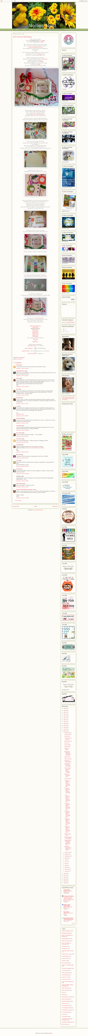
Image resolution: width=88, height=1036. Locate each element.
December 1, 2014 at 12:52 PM (22, 395)
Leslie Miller (19, 425)
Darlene (18, 378)
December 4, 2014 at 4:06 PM (22, 457)
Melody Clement (35, 332)
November (67, 852)
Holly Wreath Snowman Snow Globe (67, 765)
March (66, 867)
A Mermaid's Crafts (20, 414)
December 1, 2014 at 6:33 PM (22, 423)
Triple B (63, 1014)
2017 (65, 725)
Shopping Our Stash (25, 350)
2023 (65, 714)
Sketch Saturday (65, 999)
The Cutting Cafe (66, 1005)
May (66, 863)
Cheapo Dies (65, 948)
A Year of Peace (67, 734)
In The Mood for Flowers (68, 738)
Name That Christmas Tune (67, 775)
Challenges (27, 29)
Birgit (17, 389)
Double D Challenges (66, 968)
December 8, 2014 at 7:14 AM (22, 486)
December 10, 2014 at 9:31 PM (22, 497)
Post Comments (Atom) (38, 509)
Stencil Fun (64, 1003)
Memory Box (66, 911)
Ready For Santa (66, 749)
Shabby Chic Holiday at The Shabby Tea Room (67, 753)
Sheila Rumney (35, 336)
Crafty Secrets (19, 359)
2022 (65, 716)
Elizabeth (18, 397)
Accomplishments (36, 29)
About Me (20, 29)
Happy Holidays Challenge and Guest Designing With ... (67, 842)
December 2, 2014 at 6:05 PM (22, 442)
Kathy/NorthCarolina (20, 370)
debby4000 (18, 444)
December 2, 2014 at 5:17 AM (22, 436)
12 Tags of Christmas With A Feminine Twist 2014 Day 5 (67, 814)
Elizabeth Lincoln (35, 329)
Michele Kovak (35, 333)
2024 (65, 712)
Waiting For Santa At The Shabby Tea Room (67, 848)
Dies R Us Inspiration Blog (67, 965)
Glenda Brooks (35, 341)
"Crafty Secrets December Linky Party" (35, 47)
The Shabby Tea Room (67, 1010)
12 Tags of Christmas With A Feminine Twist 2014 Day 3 (67, 806)
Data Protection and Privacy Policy (58, 29)
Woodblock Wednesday (67, 1022)
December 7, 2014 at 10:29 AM (22, 473)
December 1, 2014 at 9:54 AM (22, 375)
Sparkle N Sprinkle (66, 1001)
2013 (65, 873)
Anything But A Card (31, 345)
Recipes (64, 994)
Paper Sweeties (65, 988)
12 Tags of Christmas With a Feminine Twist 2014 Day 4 (67, 798)
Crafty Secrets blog (40, 318)
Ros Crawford (19, 432)
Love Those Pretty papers (67, 981)
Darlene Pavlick (35, 327)
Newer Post (16, 506)
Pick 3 (63, 992)
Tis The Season (67, 778)
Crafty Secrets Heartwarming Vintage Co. (25, 489)
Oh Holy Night (67, 744)
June (66, 861)
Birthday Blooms (68, 741)
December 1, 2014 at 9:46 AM (22, 368)
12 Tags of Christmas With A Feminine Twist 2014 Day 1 (67, 829)
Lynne (17, 460)
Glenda (17, 365)
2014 (65, 731)
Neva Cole (18, 454)
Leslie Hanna (19, 438)
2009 (65, 880)
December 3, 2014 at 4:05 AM (22, 451)
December (67, 732)
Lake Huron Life (65, 979)
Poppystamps (67, 889)
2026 (65, 708)
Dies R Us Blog (65, 962)
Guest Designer (65, 974)
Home (15, 29)
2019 (65, 721)
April (66, 865)
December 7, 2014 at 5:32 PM (22, 480)
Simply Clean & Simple (67, 996)
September (67, 856)
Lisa (17, 406)
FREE (40, 55)
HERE (43, 40)
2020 (65, 719)
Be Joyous (66, 743)
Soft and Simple (67, 758)
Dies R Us (64, 960)
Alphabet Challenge (66, 933)
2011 (65, 877)
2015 (65, 729)
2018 (65, 723)
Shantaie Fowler (35, 335)
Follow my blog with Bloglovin (68, 322)
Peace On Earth (65, 990)
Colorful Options (65, 956)
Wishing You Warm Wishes (68, 761)
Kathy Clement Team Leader (35, 325)
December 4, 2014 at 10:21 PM (22, 466)
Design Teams (45, 29)
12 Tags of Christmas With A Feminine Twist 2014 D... (67, 791)
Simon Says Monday (29, 348)
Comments (66, 331)
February (67, 869)
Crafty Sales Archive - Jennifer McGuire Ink (69, 918)
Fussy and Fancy (66, 972)
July (66, 859)
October (67, 854)
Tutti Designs (65, 1016)
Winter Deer (67, 736)
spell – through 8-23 (67, 920)
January (67, 871)
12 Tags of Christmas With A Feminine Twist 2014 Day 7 (67, 783)
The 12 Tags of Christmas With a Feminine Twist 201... (67, 770)
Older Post (55, 506)
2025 (65, 710)
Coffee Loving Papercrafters (67, 905)
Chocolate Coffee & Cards (67, 950)
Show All (73, 923)
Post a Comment (18, 500)
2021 (65, 717)
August (66, 858)
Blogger (50, 1033)
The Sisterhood (65, 1012)
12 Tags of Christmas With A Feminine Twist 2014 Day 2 (67, 821)
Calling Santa (67, 746)
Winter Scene (67, 756)
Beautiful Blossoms (66, 938)
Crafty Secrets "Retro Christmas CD (37, 114)
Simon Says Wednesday (32, 353)
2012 (65, 875)
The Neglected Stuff (66, 1007)
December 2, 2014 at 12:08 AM (22, 430)
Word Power (64, 1024)
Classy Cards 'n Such (66, 954)
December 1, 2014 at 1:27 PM (22, 403)
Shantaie (18, 469)
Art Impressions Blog (68, 896)
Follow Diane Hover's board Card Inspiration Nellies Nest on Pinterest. (68, 398)
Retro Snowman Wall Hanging (68, 837)
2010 (65, 879)
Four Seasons (65, 970)
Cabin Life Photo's (66, 940)
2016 (65, 727)
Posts (65, 329)
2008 (65, 882)
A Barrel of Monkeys (66, 930)
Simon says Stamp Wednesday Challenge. (35, 447)
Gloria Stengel (35, 331)
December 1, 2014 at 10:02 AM (22, 386)
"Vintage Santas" (44, 59)
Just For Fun (65, 977)
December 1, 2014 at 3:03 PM (22, 415)
